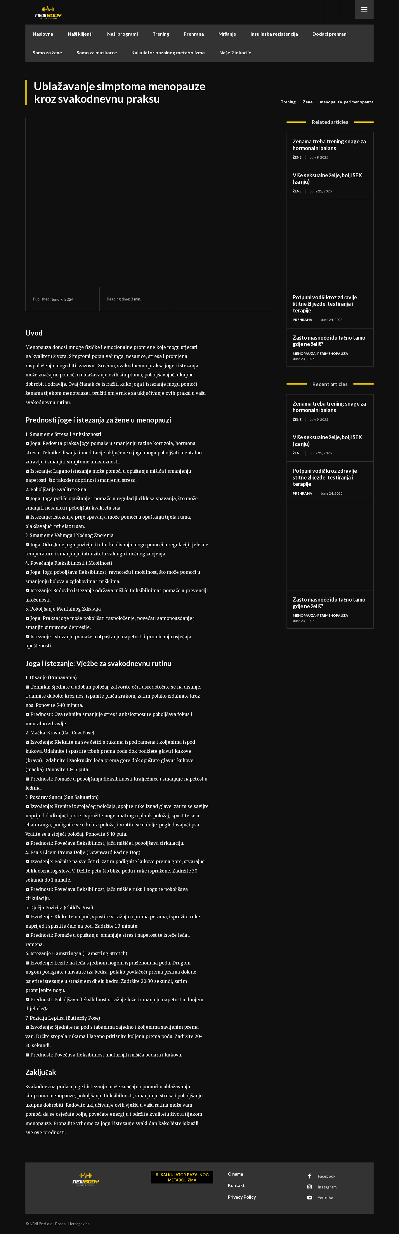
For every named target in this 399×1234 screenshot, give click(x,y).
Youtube (325, 1197)
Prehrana (302, 319)
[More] (240, 299)
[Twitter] (200, 299)
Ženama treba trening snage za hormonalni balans (329, 144)
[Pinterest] (213, 299)
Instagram (327, 1187)
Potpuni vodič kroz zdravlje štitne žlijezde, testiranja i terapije (325, 304)
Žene (308, 101)
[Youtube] (309, 1198)
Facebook (326, 1176)
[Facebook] (186, 299)
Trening (288, 101)
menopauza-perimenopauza (347, 101)
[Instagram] (309, 1187)
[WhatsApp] (227, 299)
